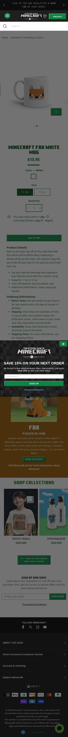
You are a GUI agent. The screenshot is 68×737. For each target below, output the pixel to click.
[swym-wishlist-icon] (45, 17)
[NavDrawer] (7, 15)
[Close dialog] (63, 344)
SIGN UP (34, 383)
